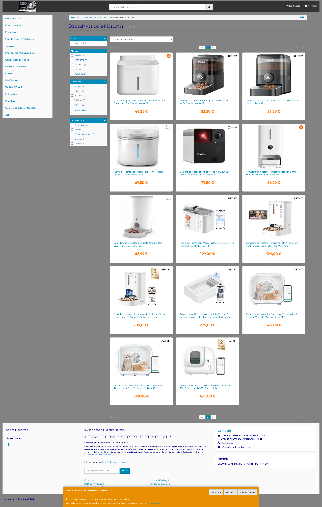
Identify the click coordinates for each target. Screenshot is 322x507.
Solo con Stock (81, 43)
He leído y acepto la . (107, 462)
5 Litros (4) (79, 86)
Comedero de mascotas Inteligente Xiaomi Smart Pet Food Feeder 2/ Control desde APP (272, 173)
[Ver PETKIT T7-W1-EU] (207, 288)
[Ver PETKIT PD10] (273, 288)
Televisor (10, 45)
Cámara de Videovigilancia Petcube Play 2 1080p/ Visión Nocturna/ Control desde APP (204, 173)
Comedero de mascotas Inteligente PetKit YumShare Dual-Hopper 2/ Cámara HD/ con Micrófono (139, 315)
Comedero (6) (80, 125)
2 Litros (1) (79, 104)
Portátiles (10, 32)
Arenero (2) (79, 139)
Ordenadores (12, 18)
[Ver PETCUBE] (207, 146)
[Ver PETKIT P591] (273, 217)
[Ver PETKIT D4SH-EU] (141, 288)
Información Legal (159, 480)
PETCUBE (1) (79, 74)
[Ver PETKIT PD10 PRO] (141, 360)
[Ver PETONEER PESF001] (141, 146)
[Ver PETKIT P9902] (207, 360)
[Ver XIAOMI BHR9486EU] (141, 75)
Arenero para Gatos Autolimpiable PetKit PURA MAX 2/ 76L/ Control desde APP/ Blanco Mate (207, 387)
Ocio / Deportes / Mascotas (21, 107)
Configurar (216, 492)
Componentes (13, 25)
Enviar (124, 470)
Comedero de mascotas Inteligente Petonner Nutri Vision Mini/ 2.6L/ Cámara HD (138, 244)
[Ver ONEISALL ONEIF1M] (207, 75)
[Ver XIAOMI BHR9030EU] (273, 146)
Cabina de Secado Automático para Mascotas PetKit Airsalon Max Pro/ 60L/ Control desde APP (140, 387)
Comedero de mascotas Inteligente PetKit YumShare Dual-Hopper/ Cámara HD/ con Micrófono (272, 244)
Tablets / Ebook (13, 87)
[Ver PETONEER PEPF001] (141, 217)
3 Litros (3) (79, 91)
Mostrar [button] (298, 47)
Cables (9, 73)
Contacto (312, 5)
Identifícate (294, 5)
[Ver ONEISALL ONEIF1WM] (273, 75)
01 (208, 47)
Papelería (10, 100)
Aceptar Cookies (247, 492)
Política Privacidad (94, 483)
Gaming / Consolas (15, 66)
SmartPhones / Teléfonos (19, 39)
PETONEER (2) (81, 60)
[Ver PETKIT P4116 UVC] (207, 217)
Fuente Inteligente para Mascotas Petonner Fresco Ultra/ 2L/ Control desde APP (139, 173)
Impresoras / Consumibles (20, 52)
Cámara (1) (79, 143)
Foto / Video (12, 94)
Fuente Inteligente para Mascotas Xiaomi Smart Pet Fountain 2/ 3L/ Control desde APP (139, 102)
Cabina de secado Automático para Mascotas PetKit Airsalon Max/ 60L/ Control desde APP (272, 315)
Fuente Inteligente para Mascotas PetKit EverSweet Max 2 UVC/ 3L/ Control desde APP (207, 244)
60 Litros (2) (80, 95)
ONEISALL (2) (80, 64)
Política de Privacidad (101, 454)
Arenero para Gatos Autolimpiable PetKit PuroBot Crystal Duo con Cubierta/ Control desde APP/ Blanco (206, 315)
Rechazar (230, 492)
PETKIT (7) (79, 55)
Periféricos (11, 80)
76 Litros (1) (79, 100)
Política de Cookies (155, 503)
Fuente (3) (79, 129)
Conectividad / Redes (17, 59)
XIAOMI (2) (79, 69)
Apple (8, 114)
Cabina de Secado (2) (84, 134)
